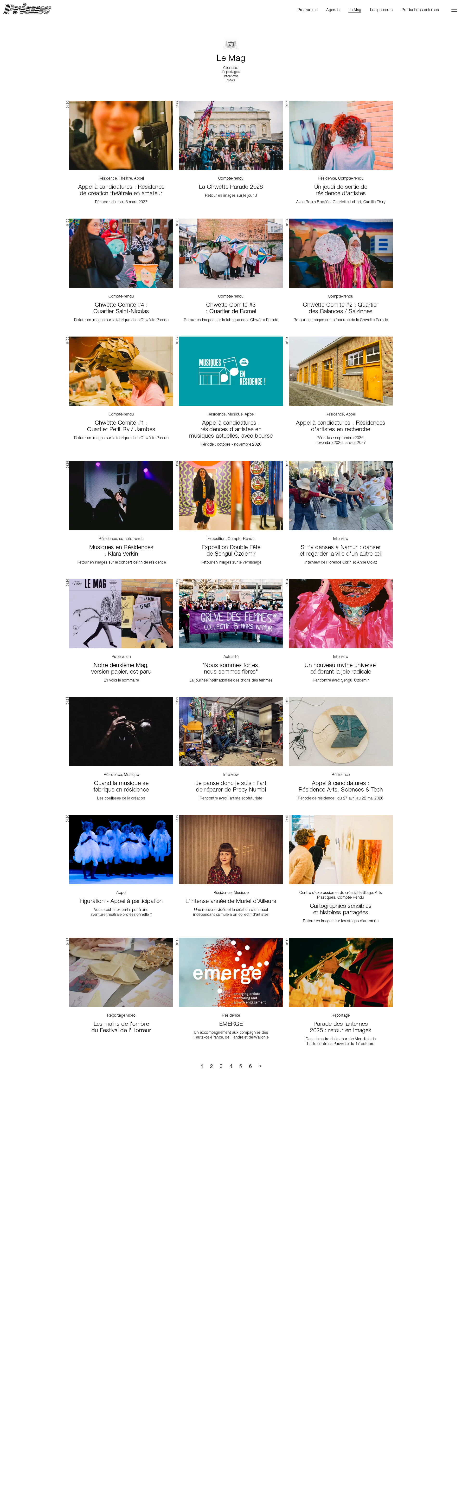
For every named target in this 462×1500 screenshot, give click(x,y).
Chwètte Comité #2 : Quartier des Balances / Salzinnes (340, 308)
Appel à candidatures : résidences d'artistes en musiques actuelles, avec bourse (231, 429)
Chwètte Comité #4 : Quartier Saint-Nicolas (121, 308)
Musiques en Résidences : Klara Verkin (121, 550)
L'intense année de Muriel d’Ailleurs (231, 900)
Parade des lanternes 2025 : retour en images (340, 1027)
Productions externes (420, 9)
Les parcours (381, 9)
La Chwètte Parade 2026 (231, 186)
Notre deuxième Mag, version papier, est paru (121, 668)
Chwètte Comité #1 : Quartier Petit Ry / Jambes (121, 426)
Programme (307, 9)
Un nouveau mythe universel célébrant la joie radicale (341, 668)
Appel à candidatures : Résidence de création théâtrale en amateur (121, 190)
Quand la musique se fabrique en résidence (121, 786)
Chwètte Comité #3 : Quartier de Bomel (231, 308)
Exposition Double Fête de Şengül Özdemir (231, 550)
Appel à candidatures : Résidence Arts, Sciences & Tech (341, 786)
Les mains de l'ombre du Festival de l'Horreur (121, 1027)
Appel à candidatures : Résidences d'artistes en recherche (340, 426)
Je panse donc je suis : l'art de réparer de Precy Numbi (231, 786)
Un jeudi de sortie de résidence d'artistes (340, 190)
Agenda (333, 9)
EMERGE (231, 1023)
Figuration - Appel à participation (121, 900)
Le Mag (354, 9)
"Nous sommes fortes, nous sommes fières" (231, 668)
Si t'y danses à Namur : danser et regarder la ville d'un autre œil (341, 550)
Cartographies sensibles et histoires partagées (341, 909)
